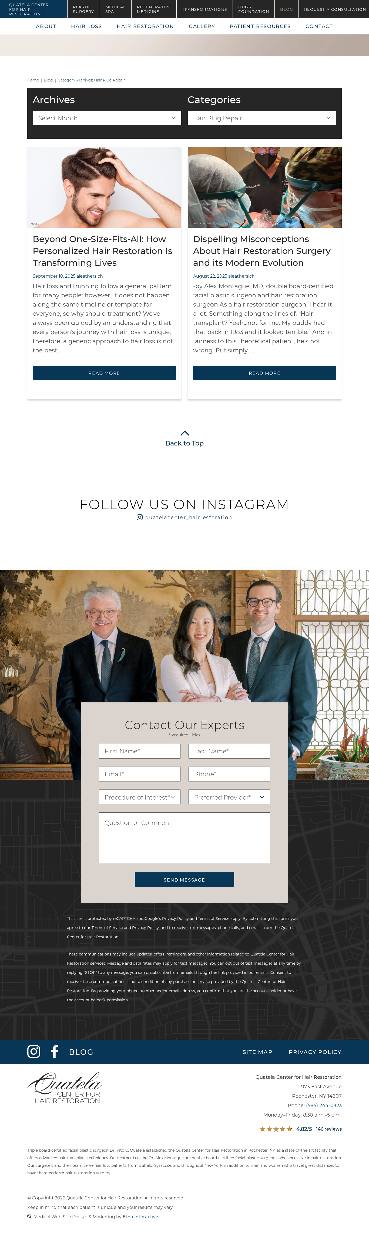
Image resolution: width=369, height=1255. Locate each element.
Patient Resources (260, 26)
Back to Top (184, 443)
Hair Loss (86, 26)
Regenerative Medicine (154, 9)
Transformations (204, 9)
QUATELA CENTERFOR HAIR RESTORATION (29, 9)
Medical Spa (115, 9)
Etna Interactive (140, 1216)
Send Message (184, 880)
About (46, 26)
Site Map (257, 1051)
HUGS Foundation (253, 9)
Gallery (202, 26)
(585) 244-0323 (324, 1105)
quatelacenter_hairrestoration (188, 517)
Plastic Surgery (83, 9)
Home (33, 80)
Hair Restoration (145, 26)
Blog (286, 9)
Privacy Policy (175, 918)
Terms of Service (213, 918)
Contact (319, 26)
